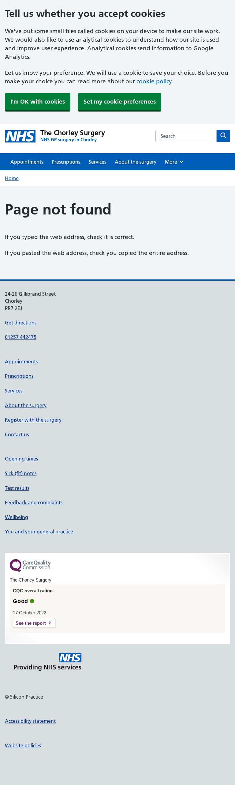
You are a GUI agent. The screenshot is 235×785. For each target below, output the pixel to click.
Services (97, 162)
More (173, 162)
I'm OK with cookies (37, 101)
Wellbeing (16, 517)
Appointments (26, 162)
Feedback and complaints (33, 502)
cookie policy (154, 81)
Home (12, 178)
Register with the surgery (33, 420)
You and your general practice (39, 532)
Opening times (21, 459)
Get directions (20, 323)
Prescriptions (66, 162)
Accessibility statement (30, 721)
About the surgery (135, 162)
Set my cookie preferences (120, 101)
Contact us (17, 434)
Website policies (23, 745)
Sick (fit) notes (20, 473)
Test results (17, 488)
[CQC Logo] (30, 570)
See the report (31, 623)
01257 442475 (20, 337)
